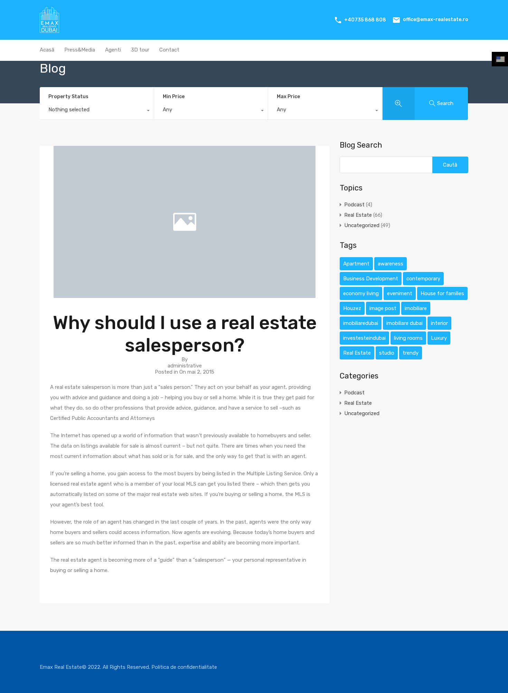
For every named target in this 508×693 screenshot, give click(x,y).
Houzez (352, 308)
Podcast (354, 205)
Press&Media (79, 50)
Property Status (68, 97)
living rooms (408, 338)
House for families (442, 293)
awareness (390, 264)
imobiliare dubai (404, 323)
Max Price (288, 97)
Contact (169, 50)
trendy (410, 353)
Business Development (370, 278)
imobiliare (416, 308)
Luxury (439, 338)
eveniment (399, 293)
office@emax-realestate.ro (435, 19)
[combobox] (97, 111)
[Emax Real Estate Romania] (49, 30)
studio (386, 353)
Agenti (113, 50)
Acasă (47, 50)
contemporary (423, 278)
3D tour (140, 50)
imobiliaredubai (360, 323)
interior (439, 323)
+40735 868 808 (365, 20)
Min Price (174, 97)
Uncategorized (361, 225)
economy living (361, 293)
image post (382, 308)
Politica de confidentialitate (184, 667)
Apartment (356, 264)
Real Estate (358, 215)
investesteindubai (364, 338)
